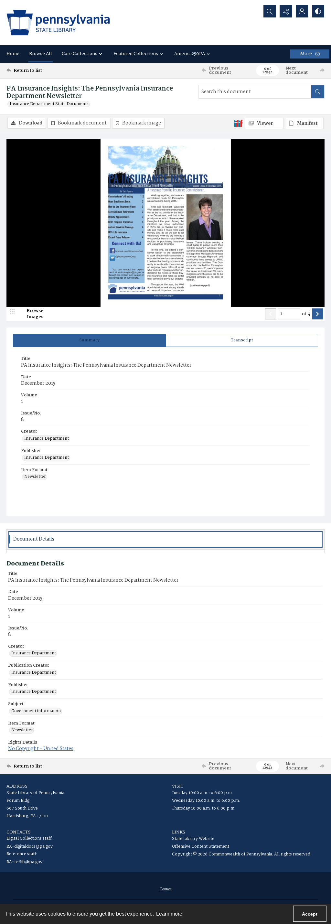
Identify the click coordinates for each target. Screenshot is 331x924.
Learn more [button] (169, 914)
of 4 (306, 314)
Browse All (40, 53)
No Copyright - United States (40, 749)
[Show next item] (317, 313)
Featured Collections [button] (135, 53)
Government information (36, 711)
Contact (165, 889)
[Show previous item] (270, 313)
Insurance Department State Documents (49, 104)
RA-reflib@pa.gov (24, 862)
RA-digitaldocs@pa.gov (29, 846)
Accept (309, 914)
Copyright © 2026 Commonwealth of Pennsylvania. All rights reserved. (241, 854)
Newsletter (35, 477)
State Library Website (193, 838)
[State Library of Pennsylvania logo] (58, 23)
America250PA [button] (189, 53)
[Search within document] (317, 91)
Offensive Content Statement (200, 846)
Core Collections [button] (79, 53)
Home (12, 53)
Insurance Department (46, 438)
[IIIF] (238, 123)
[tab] (89, 340)
